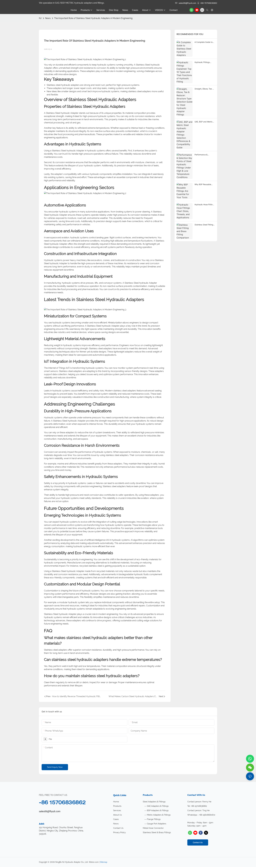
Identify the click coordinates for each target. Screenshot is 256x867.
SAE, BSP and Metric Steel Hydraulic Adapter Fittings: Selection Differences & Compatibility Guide (205, 122)
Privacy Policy (119, 832)
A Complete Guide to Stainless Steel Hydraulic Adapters (204, 42)
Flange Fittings (154, 819)
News (48, 18)
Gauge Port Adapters (156, 823)
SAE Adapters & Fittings (158, 806)
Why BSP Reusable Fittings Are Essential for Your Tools (204, 184)
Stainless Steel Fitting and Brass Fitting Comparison (204, 224)
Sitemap (103, 862)
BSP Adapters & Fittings (158, 810)
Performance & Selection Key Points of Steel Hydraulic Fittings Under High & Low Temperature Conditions (205, 154)
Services (117, 810)
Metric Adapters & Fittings (159, 815)
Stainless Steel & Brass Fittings (157, 832)
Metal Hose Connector (153, 828)
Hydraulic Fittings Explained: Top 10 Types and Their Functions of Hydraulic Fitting (204, 62)
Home (116, 801)
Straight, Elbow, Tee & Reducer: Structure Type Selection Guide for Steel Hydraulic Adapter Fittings (204, 89)
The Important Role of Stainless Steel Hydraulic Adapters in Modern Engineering (93, 18)
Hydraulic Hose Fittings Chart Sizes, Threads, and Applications (205, 204)
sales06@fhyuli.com (187, 3)
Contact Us (118, 828)
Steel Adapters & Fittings (154, 801)
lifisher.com (94, 862)
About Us (117, 815)
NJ (40, 18)
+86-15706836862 (208, 3)
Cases (116, 819)
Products (117, 806)
